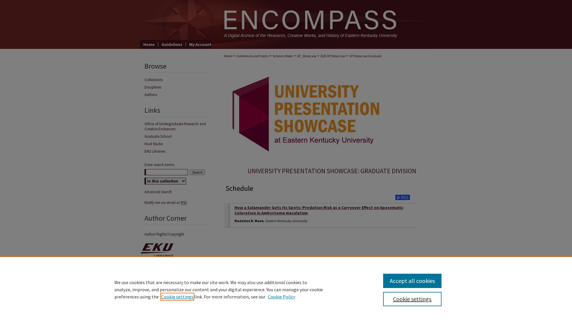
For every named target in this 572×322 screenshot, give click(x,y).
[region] (286, 289)
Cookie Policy (281, 297)
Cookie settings (177, 297)
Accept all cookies (412, 280)
